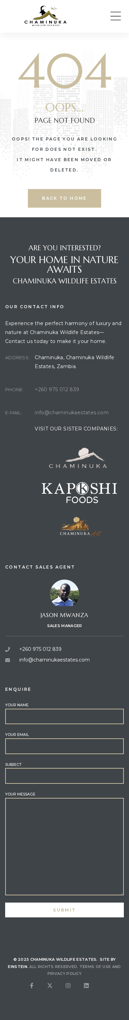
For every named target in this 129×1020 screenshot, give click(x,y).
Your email (17, 734)
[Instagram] (73, 991)
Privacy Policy (64, 973)
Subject (13, 764)
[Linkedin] (92, 991)
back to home (64, 198)
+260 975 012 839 (57, 389)
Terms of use (95, 966)
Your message (20, 794)
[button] (115, 16)
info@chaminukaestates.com (72, 412)
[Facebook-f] (37, 991)
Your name (17, 705)
